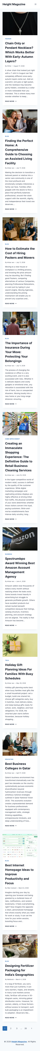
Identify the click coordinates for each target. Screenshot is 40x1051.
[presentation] (20, 23)
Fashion (8, 39)
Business (8, 554)
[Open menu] (35, 4)
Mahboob (10, 979)
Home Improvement (12, 439)
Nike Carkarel (11, 888)
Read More (11, 101)
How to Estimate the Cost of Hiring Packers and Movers (20, 253)
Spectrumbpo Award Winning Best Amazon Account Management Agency (20, 567)
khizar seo (10, 168)
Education (9, 759)
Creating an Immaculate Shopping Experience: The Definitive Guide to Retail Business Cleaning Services (18, 457)
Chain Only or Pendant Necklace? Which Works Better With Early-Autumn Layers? (19, 52)
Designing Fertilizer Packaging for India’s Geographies (19, 970)
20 (26, 1028)
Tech (7, 660)
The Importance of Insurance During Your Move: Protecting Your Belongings (18, 352)
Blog (7, 136)
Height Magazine (19, 1042)
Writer (9, 66)
